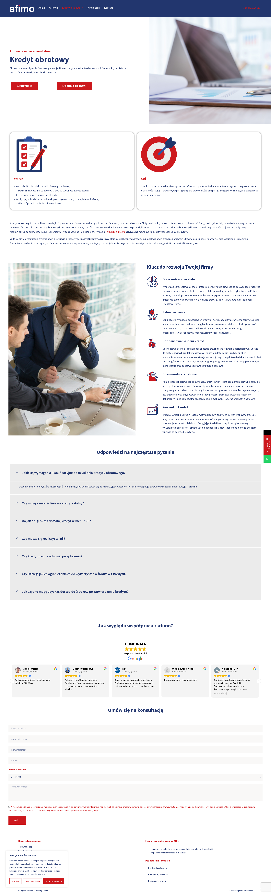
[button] (135, 473)
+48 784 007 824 (251, 8)
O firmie (53, 7)
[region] (37, 869)
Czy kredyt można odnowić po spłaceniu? (52, 556)
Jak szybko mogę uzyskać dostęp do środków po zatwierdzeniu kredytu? (75, 591)
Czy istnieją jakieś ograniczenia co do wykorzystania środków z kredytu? (74, 574)
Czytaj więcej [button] (170, 693)
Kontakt (108, 7)
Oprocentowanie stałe (178, 279)
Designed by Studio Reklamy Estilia (33, 890)
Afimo (42, 7)
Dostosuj (15, 881)
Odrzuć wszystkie (32, 881)
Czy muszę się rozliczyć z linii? (43, 538)
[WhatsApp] (267, 459)
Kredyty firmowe (116, 231)
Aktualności (94, 7)
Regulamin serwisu (157, 881)
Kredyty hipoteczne (157, 868)
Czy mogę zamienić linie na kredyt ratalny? (53, 503)
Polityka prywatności (158, 874)
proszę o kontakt (17, 769)
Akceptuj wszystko (54, 881)
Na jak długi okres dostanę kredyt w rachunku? (56, 521)
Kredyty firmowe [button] (71, 7)
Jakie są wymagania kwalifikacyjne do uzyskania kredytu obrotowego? (73, 473)
